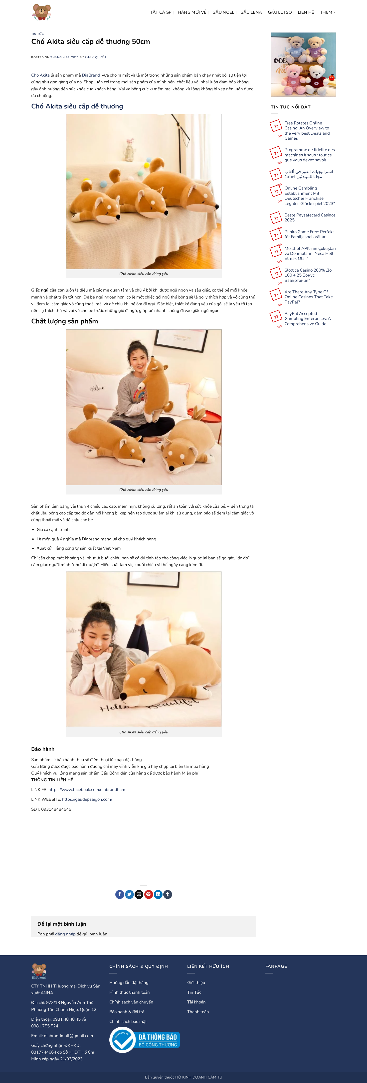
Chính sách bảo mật (128, 1021)
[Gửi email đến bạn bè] (139, 894)
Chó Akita (40, 75)
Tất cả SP (161, 12)
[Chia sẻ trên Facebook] (119, 894)
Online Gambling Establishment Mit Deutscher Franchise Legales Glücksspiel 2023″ (310, 196)
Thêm (326, 12)
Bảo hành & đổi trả (126, 1012)
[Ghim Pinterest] (148, 894)
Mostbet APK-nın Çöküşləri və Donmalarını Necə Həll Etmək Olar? (310, 253)
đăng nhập (65, 934)
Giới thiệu (196, 982)
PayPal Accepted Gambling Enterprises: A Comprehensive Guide (308, 318)
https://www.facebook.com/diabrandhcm (86, 789)
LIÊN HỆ (306, 12)
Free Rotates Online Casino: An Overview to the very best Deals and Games (307, 131)
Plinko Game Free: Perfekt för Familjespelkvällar (309, 234)
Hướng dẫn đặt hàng (129, 982)
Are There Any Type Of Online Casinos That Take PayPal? (309, 297)
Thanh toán (198, 1012)
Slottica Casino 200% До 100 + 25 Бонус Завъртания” (308, 275)
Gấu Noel (223, 12)
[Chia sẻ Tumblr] (167, 894)
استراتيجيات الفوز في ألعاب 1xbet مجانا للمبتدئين (309, 174)
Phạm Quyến (95, 57)
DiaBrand (91, 75)
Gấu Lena (251, 12)
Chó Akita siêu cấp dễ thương (77, 106)
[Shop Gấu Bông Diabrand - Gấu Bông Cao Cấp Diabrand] (41, 12)
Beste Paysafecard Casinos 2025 (310, 218)
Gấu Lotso (280, 12)
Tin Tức (37, 34)
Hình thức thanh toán (129, 992)
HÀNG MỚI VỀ (192, 12)
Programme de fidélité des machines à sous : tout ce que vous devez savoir (310, 155)
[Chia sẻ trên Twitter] (129, 894)
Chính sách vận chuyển (131, 1002)
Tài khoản (196, 1002)
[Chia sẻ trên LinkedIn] (158, 894)
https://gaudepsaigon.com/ (87, 799)
